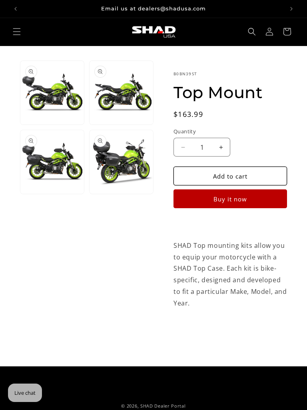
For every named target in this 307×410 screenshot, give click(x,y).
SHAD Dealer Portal (163, 406)
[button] (17, 31)
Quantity (184, 131)
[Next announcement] (291, 9)
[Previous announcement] (15, 9)
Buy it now (230, 199)
